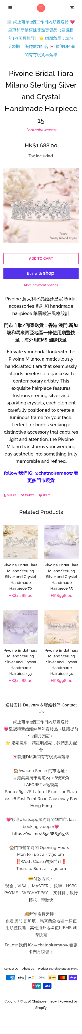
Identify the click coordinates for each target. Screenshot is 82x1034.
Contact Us (11, 968)
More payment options (41, 285)
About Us (28, 968)
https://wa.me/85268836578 (40, 833)
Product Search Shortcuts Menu (58, 968)
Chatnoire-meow (41, 130)
